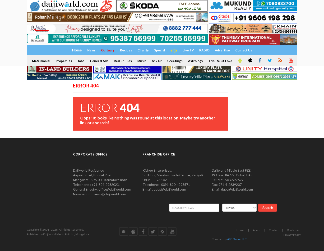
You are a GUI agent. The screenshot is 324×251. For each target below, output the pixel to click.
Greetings (175, 61)
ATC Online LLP (236, 239)
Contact (274, 230)
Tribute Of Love (220, 61)
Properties (64, 61)
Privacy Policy (292, 235)
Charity (143, 50)
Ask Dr (157, 61)
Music (141, 61)
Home (240, 230)
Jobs (81, 61)
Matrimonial (41, 61)
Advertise (222, 50)
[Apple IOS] (249, 60)
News (91, 50)
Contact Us (243, 50)
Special (159, 50)
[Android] (239, 60)
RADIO (204, 50)
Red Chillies (123, 61)
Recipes (126, 50)
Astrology (195, 61)
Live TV (188, 50)
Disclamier (294, 230)
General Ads (99, 61)
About (256, 230)
